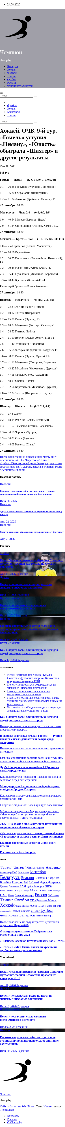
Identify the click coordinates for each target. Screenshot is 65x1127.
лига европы (54, 905)
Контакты (13, 1115)
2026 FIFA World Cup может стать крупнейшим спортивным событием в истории (31, 825)
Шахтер (25, 905)
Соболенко (53, 895)
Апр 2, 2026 (7, 538)
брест (33, 905)
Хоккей (11, 69)
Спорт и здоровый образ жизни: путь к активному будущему (32, 531)
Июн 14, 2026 (9, 660)
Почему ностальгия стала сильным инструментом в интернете (23, 607)
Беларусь (12, 66)
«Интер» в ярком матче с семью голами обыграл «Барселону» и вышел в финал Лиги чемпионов (32, 835)
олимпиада (19, 910)
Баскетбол (13, 111)
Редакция (22, 573)
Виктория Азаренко (47, 877)
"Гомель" (6, 867)
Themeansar (7, 1109)
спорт (35, 910)
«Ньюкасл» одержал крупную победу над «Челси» (32, 940)
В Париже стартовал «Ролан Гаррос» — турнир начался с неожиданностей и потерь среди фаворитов (31, 739)
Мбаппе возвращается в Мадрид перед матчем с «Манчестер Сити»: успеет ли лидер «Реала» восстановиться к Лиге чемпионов (29, 814)
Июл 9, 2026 (8, 615)
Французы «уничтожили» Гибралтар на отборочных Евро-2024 (26, 933)
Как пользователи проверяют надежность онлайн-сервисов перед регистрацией (31, 778)
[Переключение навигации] (1, 93)
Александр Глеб (8, 872)
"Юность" (40, 868)
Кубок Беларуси (35, 886)
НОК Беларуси (54, 891)
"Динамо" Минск (24, 867)
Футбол (12, 72)
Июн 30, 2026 (8, 501)
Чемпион (11, 52)
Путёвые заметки (10, 598)
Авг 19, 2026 (8, 573)
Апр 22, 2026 (8, 521)
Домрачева (14, 886)
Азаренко (53, 867)
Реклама (12, 1119)
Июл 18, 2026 (8, 594)
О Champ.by (14, 1122)
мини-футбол (6, 911)
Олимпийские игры (24, 895)
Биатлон (27, 877)
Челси (18, 906)
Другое (4, 577)
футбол (11, 79)
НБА (44, 890)
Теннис (11, 76)
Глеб (26, 882)
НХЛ (3, 895)
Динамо (4, 886)
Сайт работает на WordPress (17, 1106)
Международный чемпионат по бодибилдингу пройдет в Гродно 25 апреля (30, 788)
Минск (36, 890)
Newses (48, 1106)
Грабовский (34, 882)
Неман (11, 895)
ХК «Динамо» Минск (43, 900)
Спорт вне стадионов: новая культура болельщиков (31, 805)
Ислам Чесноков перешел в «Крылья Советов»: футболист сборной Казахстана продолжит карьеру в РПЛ (31, 563)
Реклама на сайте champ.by (18, 852)
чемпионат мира (44, 915)
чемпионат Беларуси (20, 85)
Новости (5, 484)
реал (27, 911)
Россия (11, 82)
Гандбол (17, 882)
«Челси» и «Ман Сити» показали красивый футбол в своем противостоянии (28, 948)
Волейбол (5, 882)
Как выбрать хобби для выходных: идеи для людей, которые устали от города (29, 651)
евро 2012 (42, 906)
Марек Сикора (23, 891)
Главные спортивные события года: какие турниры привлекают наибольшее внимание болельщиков (27, 492)
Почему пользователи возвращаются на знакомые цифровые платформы (26, 586)
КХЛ (22, 886)
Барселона (23, 872)
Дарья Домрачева (50, 882)
